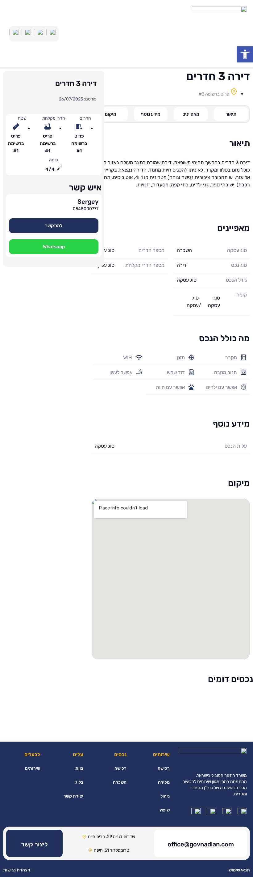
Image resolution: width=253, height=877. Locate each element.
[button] (53, 225)
